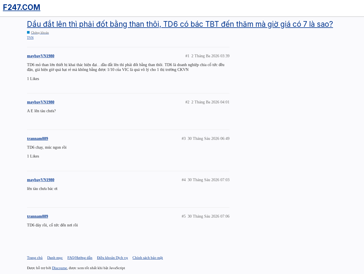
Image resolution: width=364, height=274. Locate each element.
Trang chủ (35, 257)
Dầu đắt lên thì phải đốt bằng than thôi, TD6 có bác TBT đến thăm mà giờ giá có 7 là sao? (180, 24)
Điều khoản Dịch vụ (112, 257)
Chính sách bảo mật (148, 257)
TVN (30, 37)
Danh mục (55, 257)
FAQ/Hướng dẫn (79, 257)
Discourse (59, 268)
